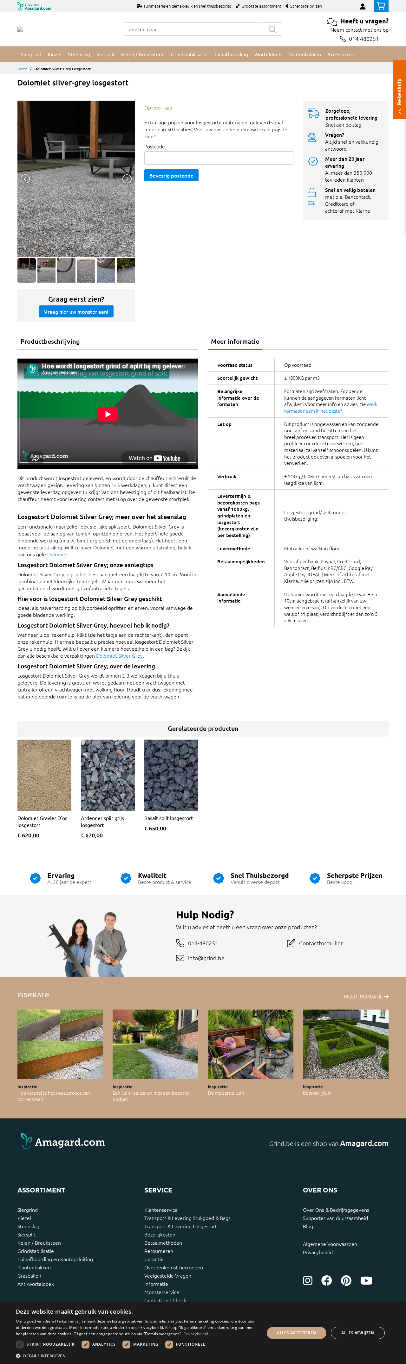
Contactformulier (321, 943)
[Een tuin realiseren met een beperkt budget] (155, 1044)
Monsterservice (161, 1291)
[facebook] (326, 1280)
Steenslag (28, 1226)
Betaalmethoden (163, 1242)
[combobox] (193, 29)
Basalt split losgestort (168, 818)
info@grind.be (206, 957)
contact (353, 29)
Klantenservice (161, 1209)
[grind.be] (20, 29)
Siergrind (27, 1209)
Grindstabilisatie (35, 1250)
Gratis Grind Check (165, 1300)
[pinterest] (346, 1280)
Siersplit (26, 1234)
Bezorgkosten (159, 1234)
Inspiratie (27, 1086)
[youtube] (366, 1280)
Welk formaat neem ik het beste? (330, 407)
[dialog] (203, 1333)
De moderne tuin (226, 1092)
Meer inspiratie (364, 996)
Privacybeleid (318, 1251)
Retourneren (158, 1250)
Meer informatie (235, 341)
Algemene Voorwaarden (330, 1243)
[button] (136, 1356)
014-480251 (364, 38)
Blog (308, 1226)
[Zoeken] (272, 29)
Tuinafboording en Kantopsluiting (55, 1258)
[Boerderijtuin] (346, 1044)
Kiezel (24, 1217)
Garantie (154, 1258)
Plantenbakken (34, 1267)
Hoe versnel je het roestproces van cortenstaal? (53, 1096)
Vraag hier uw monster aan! (76, 311)
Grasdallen (29, 1275)
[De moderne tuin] (250, 1044)
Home (22, 68)
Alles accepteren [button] (296, 1333)
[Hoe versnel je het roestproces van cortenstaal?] (60, 1044)
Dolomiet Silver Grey (119, 655)
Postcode (154, 146)
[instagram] (307, 1280)
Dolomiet (57, 554)
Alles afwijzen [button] (357, 1333)
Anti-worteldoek (35, 1283)
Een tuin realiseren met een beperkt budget (151, 1096)
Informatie (156, 1283)
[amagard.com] (107, 1143)
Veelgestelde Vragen (167, 1275)
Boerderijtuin (317, 1092)
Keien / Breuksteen (39, 1242)
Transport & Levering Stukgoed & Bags (187, 1217)
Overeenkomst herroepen (173, 1267)
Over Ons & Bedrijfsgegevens (336, 1209)
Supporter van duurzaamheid (335, 1217)
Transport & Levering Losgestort (180, 1226)
